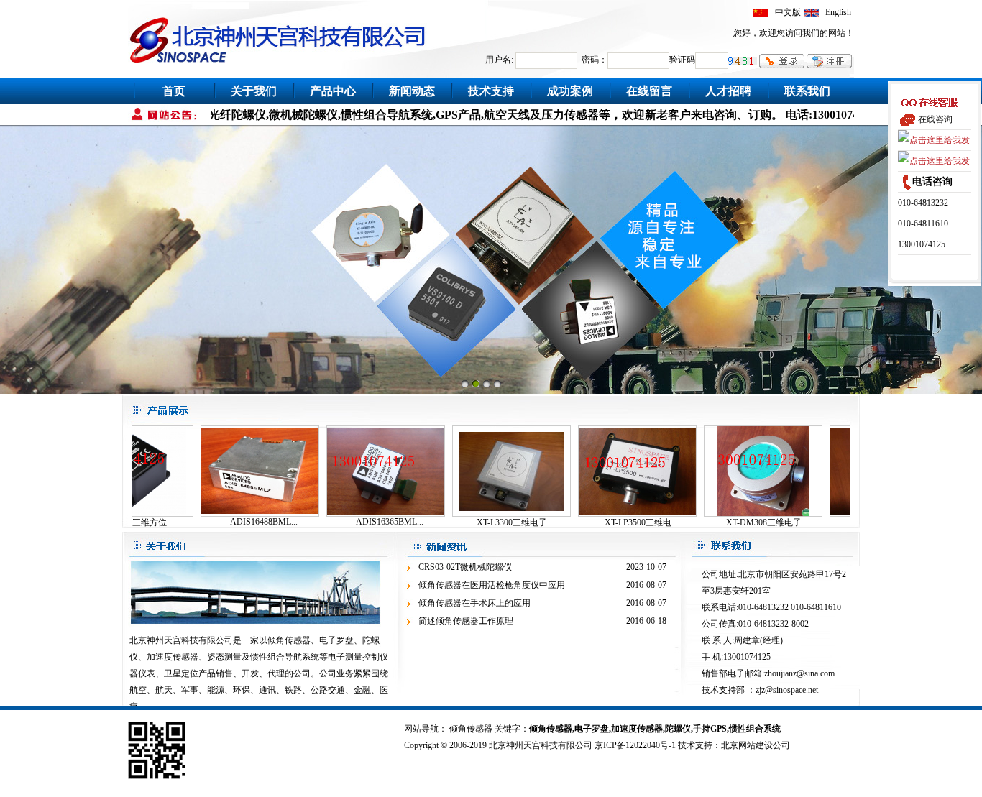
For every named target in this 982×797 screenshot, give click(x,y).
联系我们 (807, 91)
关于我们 (254, 91)
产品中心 (333, 91)
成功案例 (570, 91)
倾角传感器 (470, 729)
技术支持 (491, 91)
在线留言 (649, 91)
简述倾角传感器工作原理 (465, 621)
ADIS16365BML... (366, 522)
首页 (173, 91)
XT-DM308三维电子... (743, 522)
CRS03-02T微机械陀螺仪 (465, 567)
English (838, 12)
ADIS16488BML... (240, 522)
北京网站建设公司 (755, 745)
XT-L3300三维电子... (491, 522)
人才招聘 (728, 91)
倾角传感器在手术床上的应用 (474, 603)
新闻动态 (412, 91)
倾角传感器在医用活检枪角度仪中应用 (491, 585)
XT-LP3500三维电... (617, 522)
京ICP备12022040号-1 (635, 745)
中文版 (788, 12)
